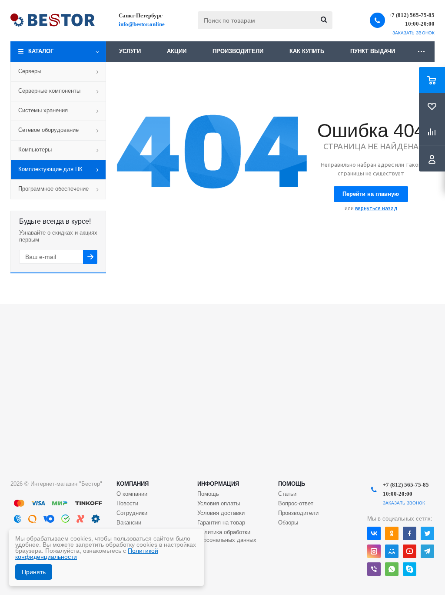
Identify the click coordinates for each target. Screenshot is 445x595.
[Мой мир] (392, 551)
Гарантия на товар (221, 522)
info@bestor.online (142, 24)
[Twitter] (427, 533)
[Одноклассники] (392, 533)
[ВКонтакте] (374, 533)
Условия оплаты (218, 503)
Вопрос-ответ (295, 503)
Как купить (306, 51)
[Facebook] (409, 533)
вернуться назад (376, 208)
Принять (34, 571)
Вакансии (128, 522)
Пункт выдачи (372, 51)
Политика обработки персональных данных (226, 536)
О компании (131, 494)
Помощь (291, 484)
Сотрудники (131, 513)
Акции (176, 51)
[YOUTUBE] (409, 551)
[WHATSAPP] (392, 569)
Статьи (287, 494)
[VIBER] (374, 569)
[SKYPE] (409, 569)
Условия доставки (221, 513)
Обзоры (288, 522)
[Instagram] (374, 551)
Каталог (40, 51)
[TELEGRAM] (427, 551)
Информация (218, 484)
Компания (132, 484)
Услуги (130, 51)
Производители (238, 51)
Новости (127, 503)
